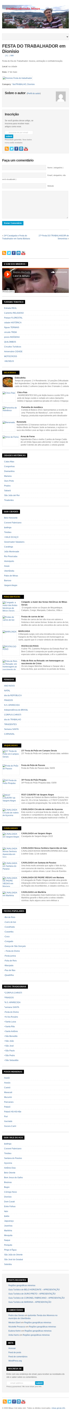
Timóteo (7, 532)
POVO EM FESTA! (12, 597)
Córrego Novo (10, 1192)
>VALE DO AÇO (11, 537)
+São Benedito (11, 1036)
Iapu (6, 1211)
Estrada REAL (10, 308)
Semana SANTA (11, 729)
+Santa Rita (9, 1026)
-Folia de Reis (10, 961)
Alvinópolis (9, 561)
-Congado (8, 941)
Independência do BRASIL (16, 710)
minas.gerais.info (58, 1408)
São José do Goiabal (13, 1259)
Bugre (7, 1187)
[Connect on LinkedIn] (21, 149)
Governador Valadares (14, 542)
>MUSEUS (9, 361)
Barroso (7, 580)
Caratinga (8, 547)
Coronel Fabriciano (12, 522)
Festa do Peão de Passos (33, 765)
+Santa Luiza (10, 1022)
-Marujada (8, 965)
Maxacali (8, 1092)
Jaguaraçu (9, 1221)
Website (50, 186)
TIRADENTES (10, 724)
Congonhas (9, 466)
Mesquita (8, 1235)
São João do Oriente (13, 1255)
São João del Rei (12, 495)
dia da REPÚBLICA (13, 695)
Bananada (21, 422)
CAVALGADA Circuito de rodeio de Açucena (42, 809)
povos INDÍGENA (12, 337)
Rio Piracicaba (10, 556)
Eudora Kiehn (14, 1331)
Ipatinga (7, 527)
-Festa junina (10, 956)
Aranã (7, 1078)
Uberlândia (9, 571)
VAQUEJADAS (11, 745)
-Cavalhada (9, 927)
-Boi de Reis (9, 917)
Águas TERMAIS (11, 327)
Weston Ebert (14, 1322)
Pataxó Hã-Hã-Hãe (12, 1112)
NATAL (7, 690)
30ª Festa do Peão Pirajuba (33, 780)
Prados (7, 486)
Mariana (8, 476)
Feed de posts (14, 1352)
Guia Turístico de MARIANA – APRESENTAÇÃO (29, 1302)
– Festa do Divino (12, 951)
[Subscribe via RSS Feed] (7, 149)
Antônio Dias (10, 1168)
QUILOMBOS (10, 342)
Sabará (7, 490)
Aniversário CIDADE (13, 351)
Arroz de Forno (28, 436)
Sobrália (8, 1264)
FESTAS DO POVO (29, 646)
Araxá (6, 566)
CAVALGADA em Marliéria (33, 892)
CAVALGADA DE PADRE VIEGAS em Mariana (42, 877)
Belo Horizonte (11, 518)
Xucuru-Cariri (10, 1126)
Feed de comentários (17, 1356)
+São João (9, 1041)
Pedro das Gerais (16, 1315)
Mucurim (8, 1097)
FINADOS (8, 700)
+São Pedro (9, 1055)
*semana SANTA (11, 1007)
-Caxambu (9, 932)
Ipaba (6, 1216)
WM (12, 56)
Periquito (8, 1245)
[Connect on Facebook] (16, 149)
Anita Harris (13, 1335)
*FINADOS (9, 997)
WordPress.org (15, 1361)
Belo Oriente (9, 1173)
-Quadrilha (9, 975)
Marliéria (8, 1230)
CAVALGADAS (11, 828)
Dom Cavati (9, 1201)
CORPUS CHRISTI (12, 715)
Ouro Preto (9, 481)
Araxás (7, 1083)
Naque (7, 1240)
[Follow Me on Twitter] (12, 149)
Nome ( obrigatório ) (55, 168)
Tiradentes (9, 500)
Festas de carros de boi (32, 616)
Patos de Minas (11, 576)
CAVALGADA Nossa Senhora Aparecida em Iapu (44, 848)
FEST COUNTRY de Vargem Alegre (37, 795)
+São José (9, 1046)
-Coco (7, 936)
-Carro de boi (10, 922)
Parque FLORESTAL (13, 318)
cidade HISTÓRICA (12, 322)
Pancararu (9, 1102)
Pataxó (7, 1107)
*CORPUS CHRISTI (13, 993)
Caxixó (7, 1087)
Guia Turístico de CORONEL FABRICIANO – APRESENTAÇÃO (36, 1298)
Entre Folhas (10, 1206)
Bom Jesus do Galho (13, 1177)
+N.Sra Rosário (11, 1017)
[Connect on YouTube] (26, 149)
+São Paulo (9, 1050)
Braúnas (8, 1182)
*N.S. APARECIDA (12, 1002)
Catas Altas (9, 461)
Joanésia (8, 1226)
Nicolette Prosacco (16, 1327)
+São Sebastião (11, 1060)
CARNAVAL (9, 734)
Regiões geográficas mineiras (21, 1285)
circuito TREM (10, 332)
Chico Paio (22, 392)
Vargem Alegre (10, 585)
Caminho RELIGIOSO (14, 313)
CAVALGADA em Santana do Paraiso (38, 863)
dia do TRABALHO (12, 719)
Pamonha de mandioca (32, 407)
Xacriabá (8, 1121)
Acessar (12, 1348)
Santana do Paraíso (13, 1158)
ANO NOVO (9, 686)
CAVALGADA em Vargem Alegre (36, 833)
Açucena (8, 1163)
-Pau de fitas (9, 970)
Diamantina (9, 471)
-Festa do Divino (11, 1012)
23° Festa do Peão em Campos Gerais (39, 750)
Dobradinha (20, 378)
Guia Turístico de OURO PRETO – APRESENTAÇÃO (31, 1294)
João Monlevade (11, 551)
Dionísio (31, 84)
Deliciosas (10, 373)
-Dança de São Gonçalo (15, 946)
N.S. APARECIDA (12, 705)
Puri (6, 1116)
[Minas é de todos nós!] (35, 28)
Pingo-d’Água (10, 1250)
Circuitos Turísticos (12, 347)
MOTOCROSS (10, 356)
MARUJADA (24, 631)
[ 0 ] (6, 56)
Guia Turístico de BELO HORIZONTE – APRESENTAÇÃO (34, 1289)
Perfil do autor (33, 93)
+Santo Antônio (11, 1031)
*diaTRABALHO (19, 84)
